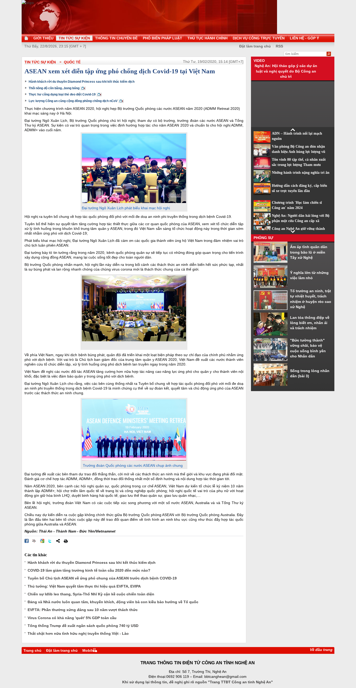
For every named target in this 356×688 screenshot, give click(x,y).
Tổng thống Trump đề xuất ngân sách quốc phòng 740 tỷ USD (83, 626)
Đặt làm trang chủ (255, 46)
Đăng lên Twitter (50, 541)
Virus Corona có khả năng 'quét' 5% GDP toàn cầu (72, 618)
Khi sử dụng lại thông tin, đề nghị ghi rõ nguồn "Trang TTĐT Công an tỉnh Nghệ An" (197, 682)
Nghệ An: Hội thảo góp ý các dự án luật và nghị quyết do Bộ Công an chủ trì (286, 71)
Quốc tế (72, 62)
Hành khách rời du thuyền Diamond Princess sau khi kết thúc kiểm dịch (81, 81)
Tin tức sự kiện (40, 62)
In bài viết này (66, 541)
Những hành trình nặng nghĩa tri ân (300, 173)
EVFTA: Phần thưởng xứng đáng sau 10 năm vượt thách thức (83, 610)
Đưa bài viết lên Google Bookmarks (42, 541)
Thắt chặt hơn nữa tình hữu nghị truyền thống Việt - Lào (78, 633)
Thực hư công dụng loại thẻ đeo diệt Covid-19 (62, 94)
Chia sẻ (58, 541)
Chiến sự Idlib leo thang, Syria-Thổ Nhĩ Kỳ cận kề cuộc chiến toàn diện (91, 594)
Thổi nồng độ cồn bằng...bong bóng (54, 88)
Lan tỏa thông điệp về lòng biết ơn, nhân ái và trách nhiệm (309, 322)
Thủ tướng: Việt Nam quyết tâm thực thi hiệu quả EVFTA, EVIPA (84, 586)
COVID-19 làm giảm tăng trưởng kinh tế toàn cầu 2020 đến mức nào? (89, 570)
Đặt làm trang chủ (62, 650)
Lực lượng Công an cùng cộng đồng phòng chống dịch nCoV (73, 101)
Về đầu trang (321, 650)
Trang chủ (32, 650)
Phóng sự (263, 238)
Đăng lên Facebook (26, 541)
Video (259, 60)
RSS (279, 46)
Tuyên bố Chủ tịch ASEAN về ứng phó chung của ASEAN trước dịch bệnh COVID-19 (102, 578)
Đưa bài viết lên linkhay (34, 541)
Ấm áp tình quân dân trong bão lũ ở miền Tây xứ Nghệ (308, 252)
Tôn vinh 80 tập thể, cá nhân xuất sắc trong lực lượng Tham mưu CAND (299, 165)
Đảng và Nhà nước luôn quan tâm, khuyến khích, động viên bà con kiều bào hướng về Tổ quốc (113, 602)
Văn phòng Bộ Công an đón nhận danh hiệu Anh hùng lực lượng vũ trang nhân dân (298, 152)
